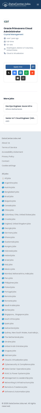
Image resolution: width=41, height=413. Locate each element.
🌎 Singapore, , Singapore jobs (15, 314)
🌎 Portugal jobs (9, 291)
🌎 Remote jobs (9, 296)
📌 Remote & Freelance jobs (14, 387)
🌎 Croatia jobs (8, 219)
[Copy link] (23, 78)
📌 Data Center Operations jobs (16, 369)
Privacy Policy (8, 156)
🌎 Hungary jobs (9, 246)
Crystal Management (13, 34)
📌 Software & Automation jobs (16, 391)
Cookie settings (9, 165)
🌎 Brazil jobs (7, 196)
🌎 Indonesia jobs (9, 251)
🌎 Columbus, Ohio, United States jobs (18, 214)
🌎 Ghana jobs (8, 237)
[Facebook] (14, 72)
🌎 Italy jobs (7, 264)
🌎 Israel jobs (8, 260)
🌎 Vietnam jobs (9, 355)
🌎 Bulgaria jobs (9, 201)
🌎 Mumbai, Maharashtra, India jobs (17, 273)
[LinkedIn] (20, 72)
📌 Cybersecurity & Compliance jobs (18, 364)
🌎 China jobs (8, 210)
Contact (5, 161)
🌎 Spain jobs (8, 323)
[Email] (17, 78)
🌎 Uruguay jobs (9, 350)
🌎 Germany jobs (9, 232)
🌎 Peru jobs (7, 278)
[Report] (33, 67)
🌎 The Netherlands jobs (13, 337)
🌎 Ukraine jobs (8, 341)
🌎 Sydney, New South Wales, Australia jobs (20, 332)
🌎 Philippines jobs (10, 282)
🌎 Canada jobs (9, 205)
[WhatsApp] (26, 72)
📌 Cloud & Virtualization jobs (15, 360)
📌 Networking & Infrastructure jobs (18, 382)
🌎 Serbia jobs (8, 310)
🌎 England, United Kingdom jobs (16, 223)
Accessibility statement (12, 152)
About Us (6, 143)
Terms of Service (9, 147)
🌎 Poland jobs (8, 287)
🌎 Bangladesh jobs (10, 192)
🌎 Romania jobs (9, 301)
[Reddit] (32, 72)
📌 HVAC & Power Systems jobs (16, 373)
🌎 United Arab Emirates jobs (15, 346)
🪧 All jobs (6, 178)
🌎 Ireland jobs (8, 255)
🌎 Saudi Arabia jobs (11, 305)
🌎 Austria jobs (8, 187)
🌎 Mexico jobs (8, 269)
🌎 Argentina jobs (10, 183)
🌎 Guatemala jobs (10, 242)
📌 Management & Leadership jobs (17, 378)
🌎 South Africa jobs (11, 319)
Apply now (18, 67)
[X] (8, 72)
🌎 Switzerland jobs (10, 328)
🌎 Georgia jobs (9, 228)
